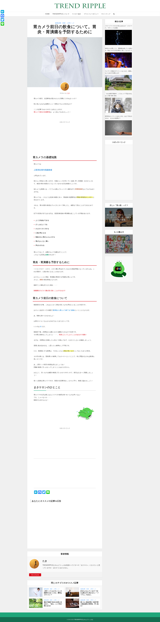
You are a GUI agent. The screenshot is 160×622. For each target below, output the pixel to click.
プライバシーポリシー (91, 14)
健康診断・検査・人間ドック (64, 23)
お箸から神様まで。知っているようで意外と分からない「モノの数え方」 (119, 243)
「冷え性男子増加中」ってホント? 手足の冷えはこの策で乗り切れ (118, 94)
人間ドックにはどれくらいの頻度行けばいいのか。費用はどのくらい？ (53, 593)
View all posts (35, 575)
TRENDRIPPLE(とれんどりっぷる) (83, 619)
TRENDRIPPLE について (60, 14)
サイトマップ (105, 14)
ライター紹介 (76, 14)
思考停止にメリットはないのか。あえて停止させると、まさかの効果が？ (118, 117)
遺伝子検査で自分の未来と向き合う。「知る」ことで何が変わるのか (53, 604)
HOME (47, 14)
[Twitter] (2, 20)
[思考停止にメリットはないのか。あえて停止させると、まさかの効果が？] (118, 127)
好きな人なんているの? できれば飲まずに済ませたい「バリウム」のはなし (89, 593)
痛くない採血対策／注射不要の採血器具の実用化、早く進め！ (89, 604)
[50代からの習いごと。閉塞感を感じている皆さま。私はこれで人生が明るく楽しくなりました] (118, 60)
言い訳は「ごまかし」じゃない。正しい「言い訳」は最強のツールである (119, 217)
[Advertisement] (64, 137)
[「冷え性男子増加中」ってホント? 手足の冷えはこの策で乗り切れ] (118, 105)
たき (68, 93)
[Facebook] (2, 16)
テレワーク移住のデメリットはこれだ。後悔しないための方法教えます (118, 72)
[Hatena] (2, 12)
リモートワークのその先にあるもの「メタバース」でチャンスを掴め (118, 27)
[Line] (2, 24)
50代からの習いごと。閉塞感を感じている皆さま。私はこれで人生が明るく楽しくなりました (118, 49)
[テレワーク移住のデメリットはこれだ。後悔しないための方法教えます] (118, 82)
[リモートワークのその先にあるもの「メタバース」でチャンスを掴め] (118, 37)
